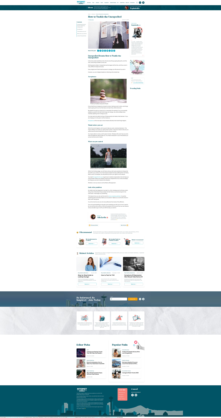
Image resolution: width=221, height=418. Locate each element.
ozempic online (113, 417)
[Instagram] (140, 2)
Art (117, 2)
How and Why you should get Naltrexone (14, 417)
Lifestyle (97, 2)
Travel (102, 2)
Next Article (123, 225)
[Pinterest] (143, 2)
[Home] (81, 2)
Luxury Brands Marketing (138, 82)
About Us (127, 2)
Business (89, 2)
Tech (93, 2)
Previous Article (94, 225)
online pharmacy (70, 417)
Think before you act (81, 31)
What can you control (82, 33)
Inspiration (106, 2)
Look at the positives (81, 35)
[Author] (107, 217)
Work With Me (122, 392)
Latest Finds (122, 2)
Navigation (121, 396)
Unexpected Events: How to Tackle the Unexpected (81, 26)
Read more (91, 243)
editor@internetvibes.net (136, 392)
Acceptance (79, 29)
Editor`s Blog (121, 398)
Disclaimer (121, 394)
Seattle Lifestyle (113, 2)
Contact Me (132, 2)
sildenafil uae (97, 417)
